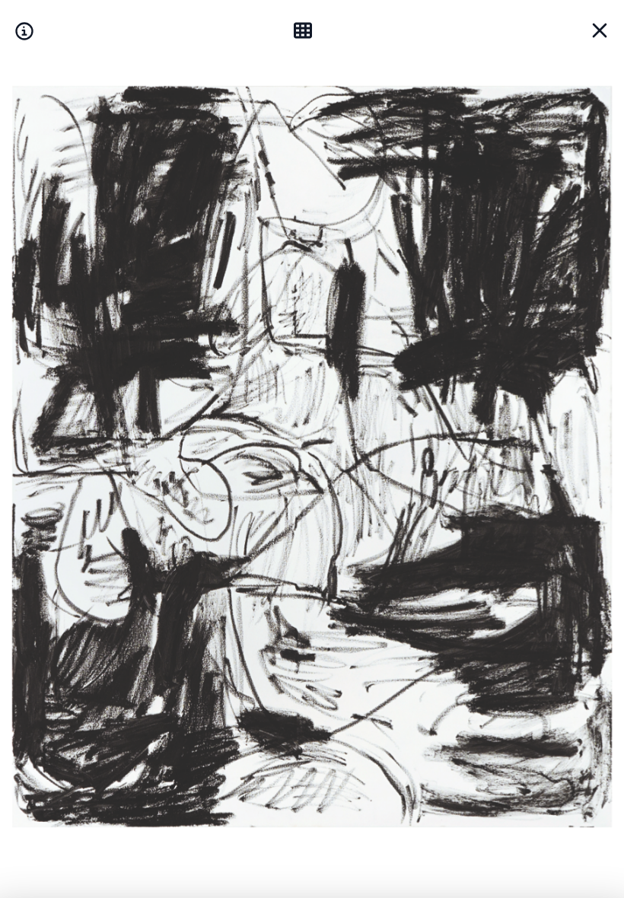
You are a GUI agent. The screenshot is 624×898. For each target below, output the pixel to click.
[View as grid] (306, 30)
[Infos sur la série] (24, 30)
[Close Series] (599, 30)
